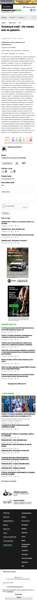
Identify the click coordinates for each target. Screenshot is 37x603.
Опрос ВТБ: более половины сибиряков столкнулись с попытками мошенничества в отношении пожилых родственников (18, 352)
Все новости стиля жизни (8, 481)
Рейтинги (24, 532)
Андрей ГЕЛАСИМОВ (19, 158)
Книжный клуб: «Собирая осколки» (13, 468)
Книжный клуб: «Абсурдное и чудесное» (14, 240)
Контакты (25, 554)
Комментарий (5, 191)
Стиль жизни (8, 393)
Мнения (24, 528)
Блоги (23, 536)
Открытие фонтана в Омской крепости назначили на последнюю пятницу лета (15, 458)
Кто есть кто (26, 521)
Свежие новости (8, 324)
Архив (23, 540)
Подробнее (9, 591)
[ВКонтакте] (23, 163)
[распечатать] (16, 164)
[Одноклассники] (25, 163)
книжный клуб (6, 158)
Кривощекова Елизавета (15, 147)
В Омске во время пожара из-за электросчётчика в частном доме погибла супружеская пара (17, 375)
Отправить (5, 213)
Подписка (25, 562)
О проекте (25, 550)
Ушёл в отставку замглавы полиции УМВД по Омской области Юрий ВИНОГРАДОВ (18, 368)
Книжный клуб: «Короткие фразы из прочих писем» (17, 235)
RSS (23, 566)
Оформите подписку (20, 492)
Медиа (24, 517)
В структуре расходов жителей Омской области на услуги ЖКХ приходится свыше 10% (17, 328)
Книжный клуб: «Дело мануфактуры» (13, 229)
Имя (2, 185)
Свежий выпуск (26, 513)
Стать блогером (27, 558)
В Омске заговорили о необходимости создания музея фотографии (18, 473)
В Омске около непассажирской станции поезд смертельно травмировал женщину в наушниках (16, 343)
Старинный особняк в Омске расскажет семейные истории (15, 426)
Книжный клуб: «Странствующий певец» (15, 463)
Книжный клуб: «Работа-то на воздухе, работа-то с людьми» (17, 434)
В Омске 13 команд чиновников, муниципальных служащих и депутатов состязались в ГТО (16, 336)
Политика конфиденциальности (15, 586)
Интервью (25, 524)
